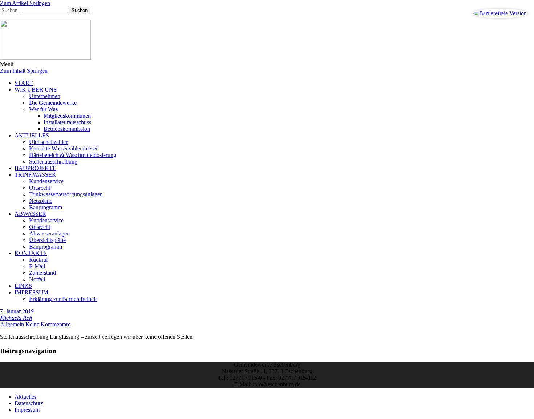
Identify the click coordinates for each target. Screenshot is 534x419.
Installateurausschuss (67, 122)
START (24, 83)
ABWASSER (30, 214)
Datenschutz (29, 403)
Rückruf (38, 260)
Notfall (37, 279)
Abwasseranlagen (49, 233)
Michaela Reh (16, 318)
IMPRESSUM (31, 292)
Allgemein (12, 324)
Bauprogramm (45, 207)
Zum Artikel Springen (25, 3)
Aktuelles (25, 397)
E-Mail (37, 266)
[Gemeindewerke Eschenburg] (267, 40)
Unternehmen (44, 96)
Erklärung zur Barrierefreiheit (63, 299)
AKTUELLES (32, 135)
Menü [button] (6, 64)
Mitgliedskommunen (67, 116)
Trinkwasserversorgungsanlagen (66, 194)
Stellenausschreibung (53, 161)
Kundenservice (46, 181)
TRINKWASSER (35, 175)
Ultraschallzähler (48, 142)
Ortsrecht (39, 188)
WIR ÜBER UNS (36, 89)
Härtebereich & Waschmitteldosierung (72, 155)
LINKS (23, 286)
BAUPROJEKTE (35, 168)
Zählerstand (42, 273)
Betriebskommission (67, 129)
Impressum (27, 410)
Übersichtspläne (47, 240)
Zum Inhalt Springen (24, 71)
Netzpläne (40, 201)
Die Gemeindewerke (53, 103)
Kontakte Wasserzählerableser (63, 148)
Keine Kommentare (47, 324)
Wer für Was (43, 109)
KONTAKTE (31, 253)
